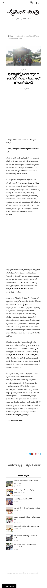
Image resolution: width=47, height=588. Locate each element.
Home (11, 36)
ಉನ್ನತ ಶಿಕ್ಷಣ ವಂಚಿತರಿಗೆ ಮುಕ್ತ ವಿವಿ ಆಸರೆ (24, 499)
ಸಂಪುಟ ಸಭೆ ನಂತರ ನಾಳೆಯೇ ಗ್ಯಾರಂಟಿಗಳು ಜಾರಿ (26, 526)
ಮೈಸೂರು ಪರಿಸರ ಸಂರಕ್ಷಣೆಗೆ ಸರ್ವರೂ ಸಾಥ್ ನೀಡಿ (27, 508)
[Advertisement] (23, 114)
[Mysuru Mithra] (23, 13)
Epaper (39, 3)
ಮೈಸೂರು (23, 70)
